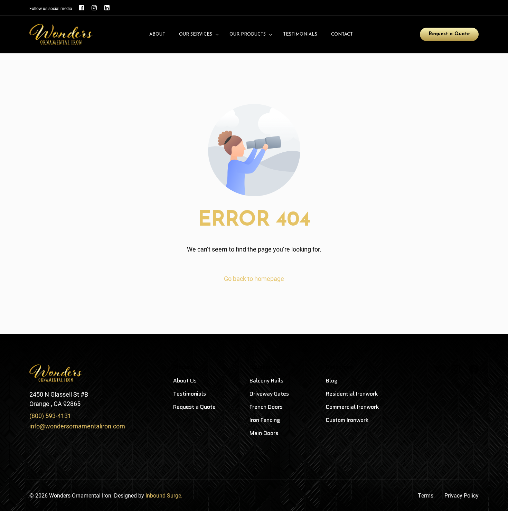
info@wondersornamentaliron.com (77, 426)
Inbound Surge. (163, 495)
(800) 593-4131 (50, 415)
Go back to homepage (254, 278)
